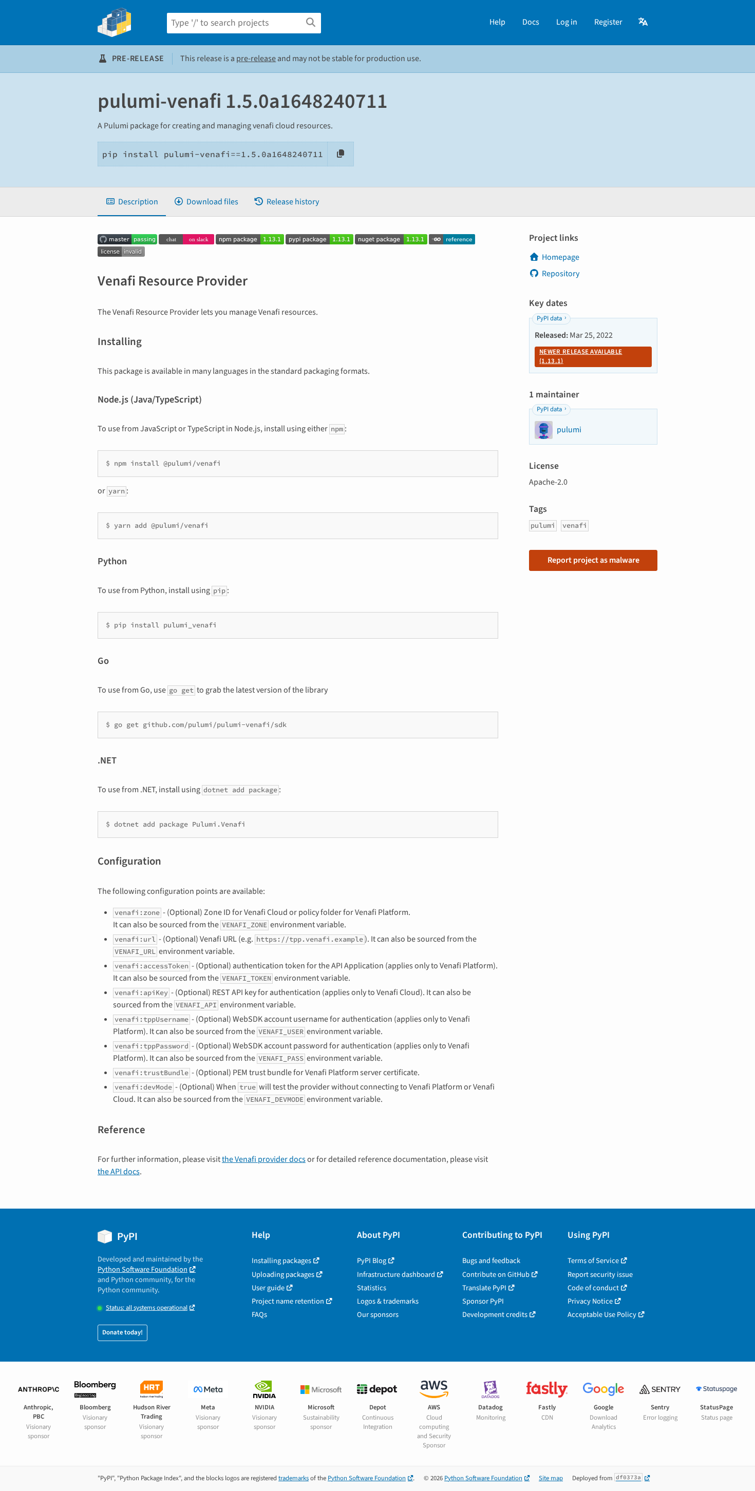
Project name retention (288, 1301)
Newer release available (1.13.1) (580, 356)
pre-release (256, 58)
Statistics (371, 1288)
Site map (551, 1478)
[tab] (132, 201)
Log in (566, 22)
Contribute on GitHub (496, 1274)
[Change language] (643, 22)
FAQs (259, 1314)
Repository (560, 273)
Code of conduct (593, 1288)
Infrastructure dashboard (396, 1274)
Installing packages (281, 1260)
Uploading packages (283, 1274)
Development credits (494, 1314)
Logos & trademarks (388, 1301)
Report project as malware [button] (593, 560)
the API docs (119, 1171)
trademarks (293, 1478)
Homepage (560, 257)
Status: (146, 1308)
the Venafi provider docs (264, 1159)
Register (608, 22)
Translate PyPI (484, 1288)
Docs (530, 22)
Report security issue (600, 1274)
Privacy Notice (590, 1301)
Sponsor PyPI (483, 1301)
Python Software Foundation (142, 1269)
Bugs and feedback (491, 1260)
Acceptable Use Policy (602, 1314)
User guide (268, 1288)
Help (497, 22)
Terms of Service (593, 1260)
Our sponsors (378, 1314)
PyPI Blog (371, 1260)
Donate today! (122, 1332)
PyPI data (549, 318)
